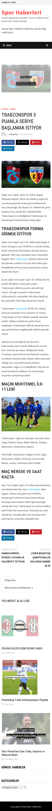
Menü (9, 45)
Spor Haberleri (21, 12)
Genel (13, 109)
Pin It (37, 142)
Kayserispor (21, 308)
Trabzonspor (21, 259)
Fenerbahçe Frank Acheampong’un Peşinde (25, 700)
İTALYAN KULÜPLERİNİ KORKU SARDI (22, 648)
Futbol (5, 109)
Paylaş (10, 142)
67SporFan (13, 134)
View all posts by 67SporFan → (18, 587)
